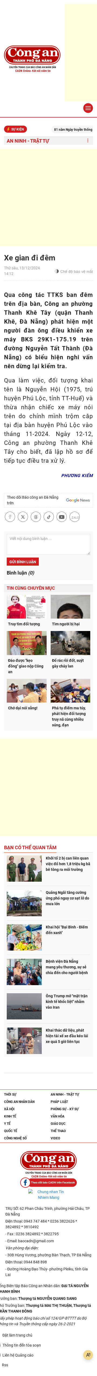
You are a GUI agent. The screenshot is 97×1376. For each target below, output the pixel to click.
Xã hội (9, 1109)
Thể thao (58, 1131)
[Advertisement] (48, 197)
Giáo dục (58, 1123)
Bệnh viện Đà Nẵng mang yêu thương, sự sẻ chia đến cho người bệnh (67, 967)
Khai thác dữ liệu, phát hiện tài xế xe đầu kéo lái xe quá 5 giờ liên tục (67, 1036)
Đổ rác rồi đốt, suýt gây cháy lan (68, 663)
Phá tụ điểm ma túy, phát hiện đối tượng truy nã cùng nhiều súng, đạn (69, 716)
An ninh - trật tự (28, 141)
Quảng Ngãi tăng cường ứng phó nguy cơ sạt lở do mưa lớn (67, 898)
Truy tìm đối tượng (24, 624)
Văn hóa (57, 1116)
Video (55, 1138)
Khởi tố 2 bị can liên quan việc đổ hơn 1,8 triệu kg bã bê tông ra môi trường (68, 864)
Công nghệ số (15, 1138)
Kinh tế (10, 1116)
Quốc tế (10, 1131)
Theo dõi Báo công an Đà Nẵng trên (32, 500)
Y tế (7, 1123)
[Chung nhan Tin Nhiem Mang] (48, 1194)
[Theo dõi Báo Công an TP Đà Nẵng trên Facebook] (48, 1182)
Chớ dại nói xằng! (22, 708)
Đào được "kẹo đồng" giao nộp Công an (25, 666)
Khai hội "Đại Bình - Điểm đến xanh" (67, 930)
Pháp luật (59, 1101)
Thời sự (10, 1094)
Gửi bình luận (22, 562)
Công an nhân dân (19, 1101)
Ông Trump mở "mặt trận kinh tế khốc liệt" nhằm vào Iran (67, 1001)
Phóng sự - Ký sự (65, 1109)
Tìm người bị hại (66, 624)
